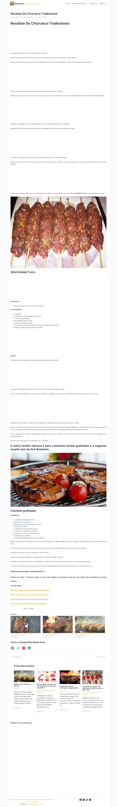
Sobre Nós (17, 799)
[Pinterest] (23, 648)
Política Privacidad (40, 799)
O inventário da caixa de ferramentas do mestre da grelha (46, 686)
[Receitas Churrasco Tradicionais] (58, 624)
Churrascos (40, 690)
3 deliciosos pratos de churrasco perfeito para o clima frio (92, 688)
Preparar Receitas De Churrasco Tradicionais (23, 634)
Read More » (18, 708)
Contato (35, 802)
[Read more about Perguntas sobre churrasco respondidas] (70, 677)
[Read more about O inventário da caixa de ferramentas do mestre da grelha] (47, 676)
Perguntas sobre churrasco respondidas (69, 687)
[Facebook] (12, 648)
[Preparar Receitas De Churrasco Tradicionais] (26, 624)
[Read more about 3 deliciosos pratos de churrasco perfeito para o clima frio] (92, 677)
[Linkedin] (29, 648)
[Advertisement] (58, 39)
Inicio (11, 799)
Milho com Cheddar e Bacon (83, 634)
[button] (86, 3)
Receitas (16, 688)
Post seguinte (101, 656)
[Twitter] (18, 648)
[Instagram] (84, 800)
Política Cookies (27, 799)
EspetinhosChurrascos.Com (35, 804)
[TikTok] (87, 800)
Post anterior (16, 656)
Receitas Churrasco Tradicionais (52, 634)
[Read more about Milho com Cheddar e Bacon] (24, 676)
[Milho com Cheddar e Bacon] (90, 624)
